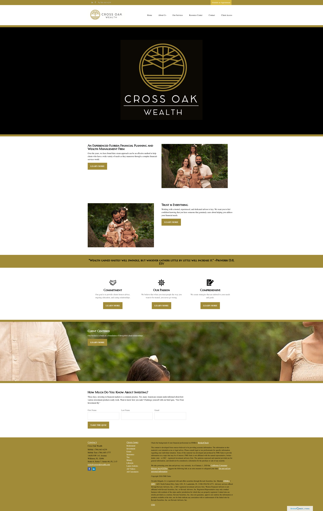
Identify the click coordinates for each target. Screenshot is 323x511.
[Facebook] (95, 2)
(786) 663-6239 (105, 2)
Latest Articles (132, 465)
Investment (131, 448)
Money (129, 460)
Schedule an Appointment (221, 2)
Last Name (125, 410)
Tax (128, 457)
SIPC (153, 484)
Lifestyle (130, 463)
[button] (162, 15)
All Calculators (133, 471)
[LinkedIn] (92, 2)
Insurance (130, 454)
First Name (92, 410)
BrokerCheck (203, 442)
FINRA (226, 480)
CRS (153, 504)
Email (157, 410)
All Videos (131, 468)
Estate (129, 451)
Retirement (131, 445)
